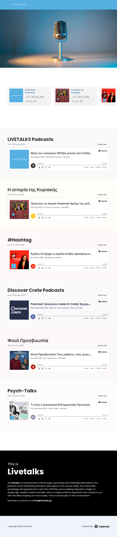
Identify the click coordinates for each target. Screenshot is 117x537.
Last (62, 436)
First (55, 436)
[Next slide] (104, 96)
